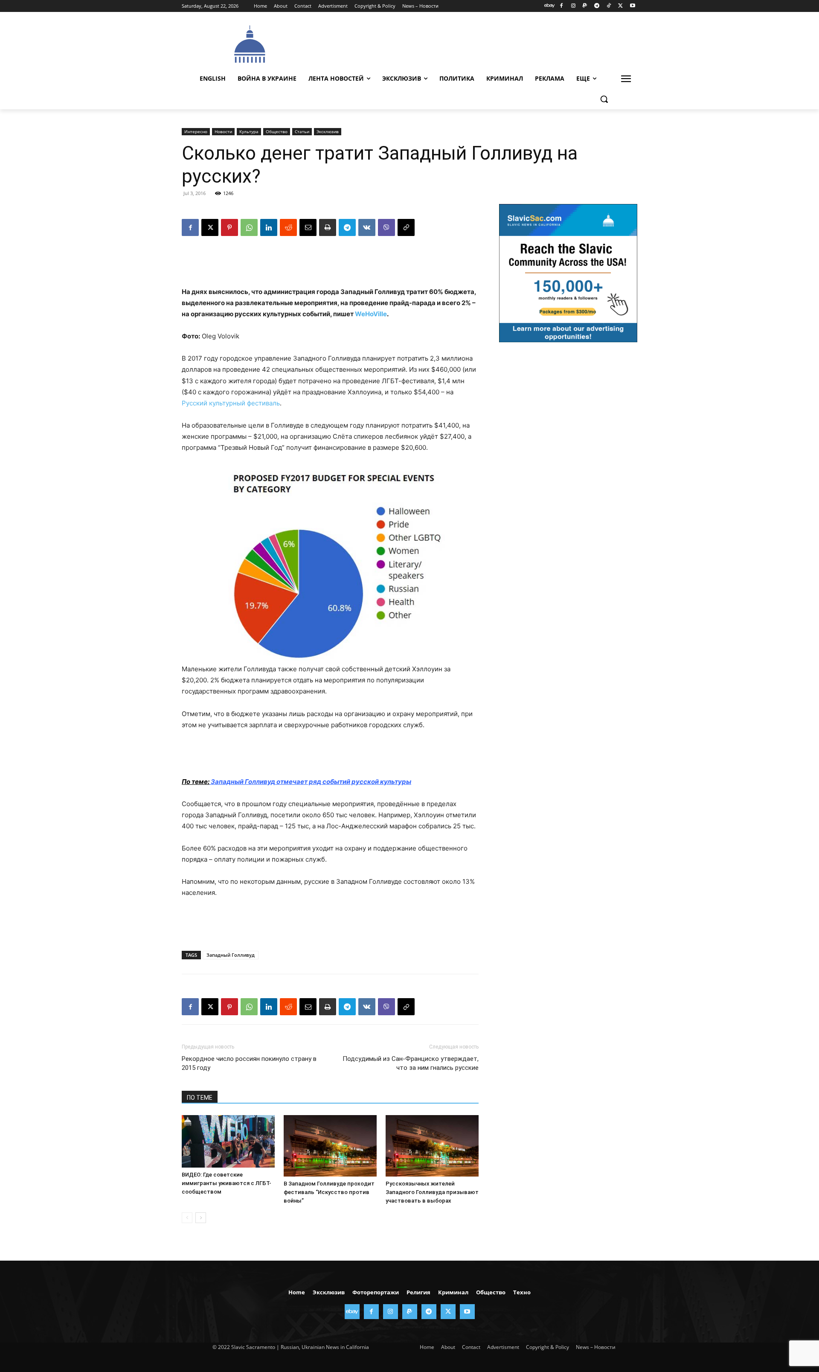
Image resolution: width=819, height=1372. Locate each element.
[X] (620, 6)
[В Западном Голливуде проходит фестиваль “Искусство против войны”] (330, 1146)
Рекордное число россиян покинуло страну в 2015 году (249, 1063)
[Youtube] (632, 6)
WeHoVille (371, 314)
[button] (604, 99)
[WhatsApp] (249, 227)
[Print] (327, 227)
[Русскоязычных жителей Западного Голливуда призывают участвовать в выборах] (432, 1146)
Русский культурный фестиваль (231, 403)
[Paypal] (585, 6)
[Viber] (386, 227)
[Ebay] (550, 6)
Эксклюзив (328, 131)
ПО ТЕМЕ (199, 1097)
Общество (277, 131)
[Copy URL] (406, 227)
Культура (248, 131)
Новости (223, 131)
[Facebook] (561, 6)
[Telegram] (597, 6)
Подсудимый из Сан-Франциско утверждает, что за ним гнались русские (411, 1063)
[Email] (308, 227)
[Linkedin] (268, 227)
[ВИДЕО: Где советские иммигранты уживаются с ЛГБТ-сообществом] (228, 1141)
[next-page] (200, 1217)
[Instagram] (573, 6)
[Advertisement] (473, 43)
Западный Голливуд (230, 955)
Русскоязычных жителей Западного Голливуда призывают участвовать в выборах (432, 1192)
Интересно (195, 131)
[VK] (366, 227)
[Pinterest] (229, 227)
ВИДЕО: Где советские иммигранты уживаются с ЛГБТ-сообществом (226, 1183)
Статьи (302, 131)
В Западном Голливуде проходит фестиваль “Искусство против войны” (329, 1192)
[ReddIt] (288, 227)
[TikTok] (609, 6)
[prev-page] (187, 1217)
